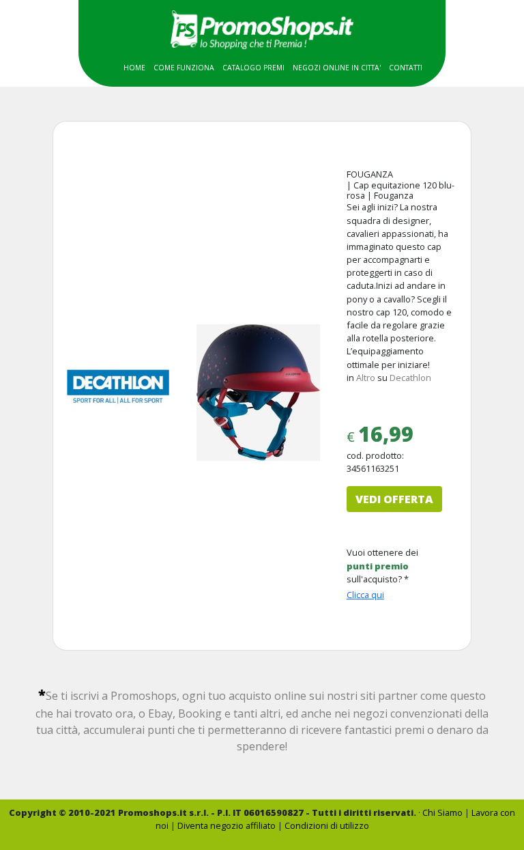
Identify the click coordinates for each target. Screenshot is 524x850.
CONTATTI (405, 67)
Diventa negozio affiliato (226, 825)
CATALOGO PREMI (253, 67)
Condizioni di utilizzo (327, 825)
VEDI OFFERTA (394, 499)
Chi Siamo (442, 812)
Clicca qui (365, 595)
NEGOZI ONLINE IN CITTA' (337, 67)
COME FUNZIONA (184, 67)
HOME (134, 67)
